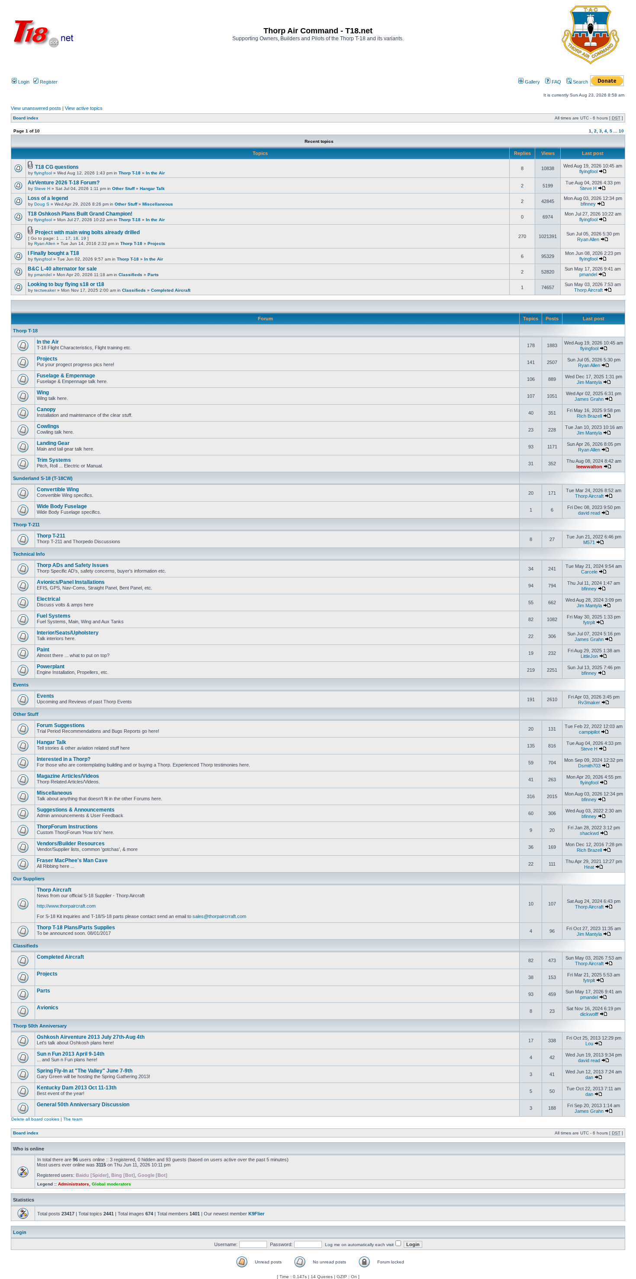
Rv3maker (589, 702)
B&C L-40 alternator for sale (62, 269)
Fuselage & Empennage (66, 376)
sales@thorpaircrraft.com (219, 916)
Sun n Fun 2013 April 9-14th (70, 1054)
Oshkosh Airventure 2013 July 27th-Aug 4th (91, 1037)
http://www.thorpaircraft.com (66, 906)
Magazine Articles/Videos (68, 776)
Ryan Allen (44, 243)
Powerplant (50, 667)
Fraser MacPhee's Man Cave (72, 860)
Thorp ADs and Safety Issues (73, 565)
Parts (153, 274)
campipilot (589, 732)
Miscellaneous (157, 204)
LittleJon (589, 656)
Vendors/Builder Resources (71, 844)
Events (21, 684)
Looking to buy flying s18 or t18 (66, 284)
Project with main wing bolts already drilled (87, 232)
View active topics (84, 108)
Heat (589, 867)
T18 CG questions (57, 167)
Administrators (73, 1184)
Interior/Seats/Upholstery (68, 633)
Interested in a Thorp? (63, 759)
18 (75, 238)
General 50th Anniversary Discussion (83, 1105)
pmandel (42, 274)
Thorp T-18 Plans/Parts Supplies (76, 928)
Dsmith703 (589, 765)
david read (589, 512)
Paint (43, 650)
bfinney (588, 203)
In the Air (155, 173)
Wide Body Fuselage (62, 506)
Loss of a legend (48, 198)
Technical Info (29, 554)
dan (589, 1077)
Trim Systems (54, 460)
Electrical (48, 599)
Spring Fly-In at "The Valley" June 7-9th (84, 1071)
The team (72, 1119)
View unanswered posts (36, 108)
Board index (26, 118)
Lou (589, 1043)
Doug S (41, 204)
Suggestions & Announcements (76, 810)
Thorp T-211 (26, 524)
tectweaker (45, 290)
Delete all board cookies (35, 1119)
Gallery (532, 81)
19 (83, 238)
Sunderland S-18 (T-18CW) (43, 478)
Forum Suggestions (61, 725)
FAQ (555, 81)
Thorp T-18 (130, 173)
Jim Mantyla (589, 382)
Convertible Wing (58, 489)
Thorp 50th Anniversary (40, 1025)
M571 (589, 542)
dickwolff (589, 1014)
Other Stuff (123, 188)
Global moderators (111, 1184)
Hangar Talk (152, 188)
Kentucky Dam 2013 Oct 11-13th (76, 1088)
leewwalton (589, 466)
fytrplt (589, 622)
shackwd (589, 833)
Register (48, 81)
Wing (43, 393)
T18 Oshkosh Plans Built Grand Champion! (80, 214)
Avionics (47, 1008)
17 (68, 238)
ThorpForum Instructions (67, 827)
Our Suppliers (29, 878)
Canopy (46, 409)
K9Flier (256, 1213)
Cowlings (48, 426)
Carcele (589, 571)
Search (580, 81)
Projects (156, 243)
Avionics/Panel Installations (71, 582)
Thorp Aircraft (588, 290)
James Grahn (589, 399)
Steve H (42, 188)
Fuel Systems (54, 616)
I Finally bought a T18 (53, 253)
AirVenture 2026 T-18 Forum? (64, 183)
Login (23, 81)
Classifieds (130, 274)
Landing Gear (53, 443)
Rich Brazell (589, 416)
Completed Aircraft (170, 290)
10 (621, 131)
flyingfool (43, 173)
